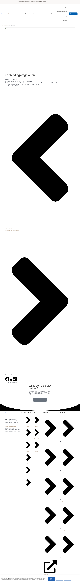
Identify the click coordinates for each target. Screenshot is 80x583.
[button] (73, 13)
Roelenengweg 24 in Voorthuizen (7, 1)
